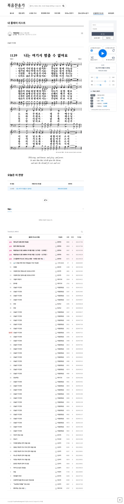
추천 (72, 237)
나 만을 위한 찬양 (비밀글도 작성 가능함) (27, 263)
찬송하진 (16, 378)
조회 (68, 237)
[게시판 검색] (82, 231)
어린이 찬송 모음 (18, 435)
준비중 (15, 283)
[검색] (63, 6)
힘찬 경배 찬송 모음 (19, 246)
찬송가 (15, 439)
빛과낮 (59, 304)
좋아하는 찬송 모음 (19, 488)
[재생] (102, 53)
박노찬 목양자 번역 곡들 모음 (21, 455)
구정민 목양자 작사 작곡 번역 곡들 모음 (24, 451)
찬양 (14, 304)
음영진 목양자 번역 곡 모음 (21, 464)
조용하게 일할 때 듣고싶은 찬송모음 (23, 480)
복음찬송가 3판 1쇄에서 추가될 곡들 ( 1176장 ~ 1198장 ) (30, 250)
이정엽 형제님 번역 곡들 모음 (21, 443)
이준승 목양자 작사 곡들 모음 (21, 459)
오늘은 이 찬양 (17, 287)
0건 (15, 34)
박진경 (59, 439)
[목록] (82, 33)
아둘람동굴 (16, 33)
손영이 (59, 468)
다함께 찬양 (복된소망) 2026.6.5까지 (24, 271)
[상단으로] (120, 500)
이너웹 (41, 501)
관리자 (59, 242)
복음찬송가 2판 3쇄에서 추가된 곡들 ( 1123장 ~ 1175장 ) (30, 254)
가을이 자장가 (17, 279)
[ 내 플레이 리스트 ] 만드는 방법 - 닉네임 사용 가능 (28, 259)
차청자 (59, 472)
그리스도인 (60, 263)
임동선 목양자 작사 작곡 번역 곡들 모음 (24, 447)
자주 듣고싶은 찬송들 (19, 468)
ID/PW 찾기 (97, 38)
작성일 (79, 237)
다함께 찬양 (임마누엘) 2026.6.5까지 (24, 275)
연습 (14, 472)
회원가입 (108, 38)
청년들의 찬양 (17, 476)
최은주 (59, 480)
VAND (15, 267)
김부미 (59, 443)
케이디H (59, 279)
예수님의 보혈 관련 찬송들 (21, 242)
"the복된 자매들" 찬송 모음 (21, 484)
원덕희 (59, 267)
